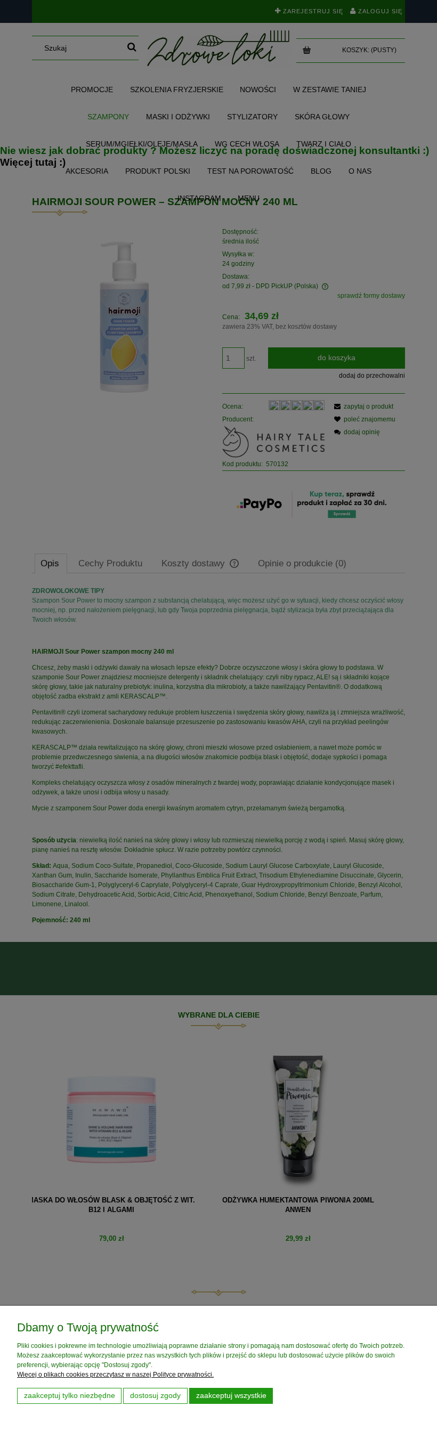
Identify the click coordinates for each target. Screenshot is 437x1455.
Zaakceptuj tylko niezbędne (69, 1396)
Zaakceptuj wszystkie (231, 1396)
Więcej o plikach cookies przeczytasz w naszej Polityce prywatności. (115, 1374)
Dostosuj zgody (155, 1396)
